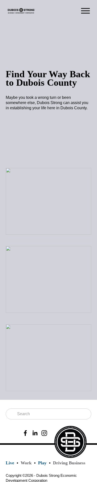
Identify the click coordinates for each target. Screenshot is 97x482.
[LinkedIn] (35, 433)
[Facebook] (25, 433)
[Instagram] (44, 433)
